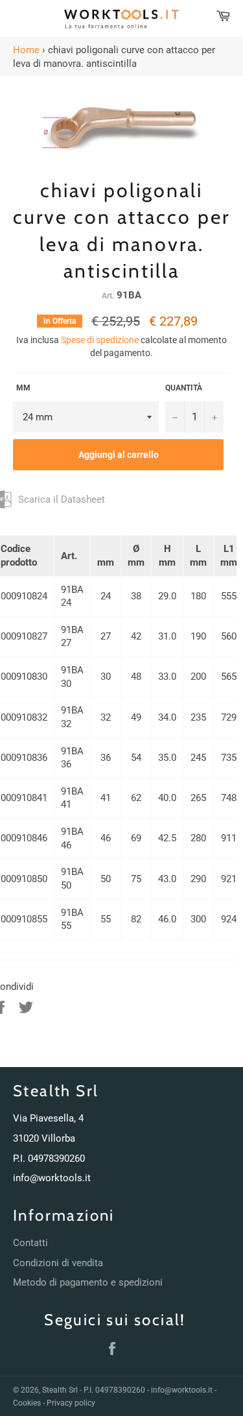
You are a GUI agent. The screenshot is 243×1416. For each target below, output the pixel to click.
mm (21, 387)
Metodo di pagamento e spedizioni (88, 1282)
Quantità (183, 387)
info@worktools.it (52, 1178)
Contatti (30, 1243)
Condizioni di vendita (58, 1263)
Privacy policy (71, 1403)
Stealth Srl (60, 1390)
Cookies (27, 1403)
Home (26, 50)
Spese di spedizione (100, 340)
